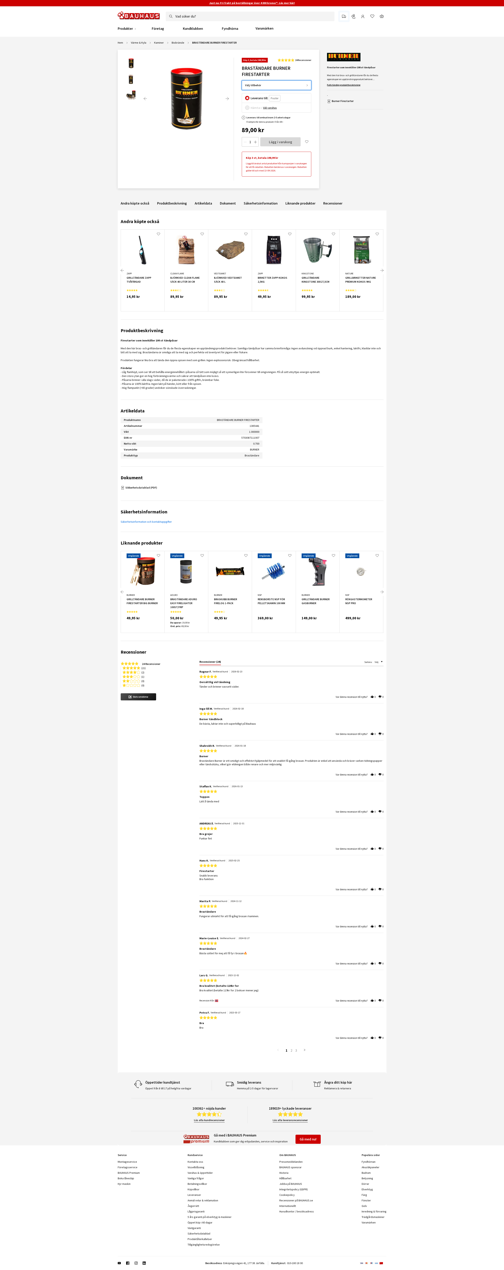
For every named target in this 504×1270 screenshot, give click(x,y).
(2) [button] (142, 672)
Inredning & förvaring (374, 1211)
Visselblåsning (196, 1167)
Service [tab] (122, 1155)
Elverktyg (367, 1189)
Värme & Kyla (138, 42)
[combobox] (250, 16)
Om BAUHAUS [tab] (287, 1155)
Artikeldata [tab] (133, 411)
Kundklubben (193, 28)
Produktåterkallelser (200, 1239)
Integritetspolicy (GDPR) (293, 1189)
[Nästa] (227, 99)
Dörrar (365, 1184)
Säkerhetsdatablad (199, 1233)
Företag (158, 28)
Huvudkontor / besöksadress (296, 1211)
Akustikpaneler (370, 1167)
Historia (283, 1173)
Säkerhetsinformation (261, 203)
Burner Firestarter (343, 101)
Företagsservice (127, 1167)
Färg (364, 1195)
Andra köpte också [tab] (140, 221)
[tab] (210, 662)
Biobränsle (178, 42)
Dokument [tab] (132, 478)
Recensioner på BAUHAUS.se (296, 1200)
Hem (120, 42)
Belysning (367, 1178)
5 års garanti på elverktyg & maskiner (210, 1217)
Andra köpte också (135, 203)
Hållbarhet (285, 1178)
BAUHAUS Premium (129, 1173)
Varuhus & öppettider (200, 1173)
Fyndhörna (230, 28)
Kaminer (159, 42)
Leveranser (194, 1195)
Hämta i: (256, 108)
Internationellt (287, 1206)
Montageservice (127, 1161)
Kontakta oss (195, 1161)
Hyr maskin (124, 1184)
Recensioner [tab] (133, 652)
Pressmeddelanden (291, 1161)
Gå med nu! (308, 1139)
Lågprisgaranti (196, 1211)
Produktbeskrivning (172, 203)
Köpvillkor (193, 1189)
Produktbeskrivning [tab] (142, 330)
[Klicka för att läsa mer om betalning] (373, 1263)
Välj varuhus (270, 107)
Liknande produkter (300, 203)
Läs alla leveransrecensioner (290, 1120)
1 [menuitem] (287, 1050)
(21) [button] (143, 667)
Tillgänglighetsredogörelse (204, 1244)
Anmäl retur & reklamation (203, 1200)
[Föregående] (145, 99)
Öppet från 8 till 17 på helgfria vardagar (168, 1088)
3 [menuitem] (296, 1050)
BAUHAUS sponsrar (290, 1167)
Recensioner (332, 203)
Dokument (228, 203)
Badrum (366, 1173)
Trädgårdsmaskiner (373, 1217)
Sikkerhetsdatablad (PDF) (141, 487)
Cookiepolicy (287, 1195)
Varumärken (264, 28)
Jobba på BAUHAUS (290, 1184)
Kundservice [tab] (195, 1155)
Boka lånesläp (126, 1178)
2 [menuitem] (291, 1050)
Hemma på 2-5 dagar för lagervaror (257, 1088)
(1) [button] (142, 676)
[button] (138, 696)
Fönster (366, 1200)
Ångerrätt (193, 1206)
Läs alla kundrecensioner (209, 1120)
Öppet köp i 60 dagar (200, 1222)
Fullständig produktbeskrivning (343, 84)
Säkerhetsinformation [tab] (144, 512)
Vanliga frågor (196, 1178)
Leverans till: (259, 98)
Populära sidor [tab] (371, 1155)
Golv (364, 1206)
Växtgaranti (194, 1228)
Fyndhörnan (368, 1161)
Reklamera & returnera (337, 1088)
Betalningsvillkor (197, 1184)
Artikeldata (203, 203)
